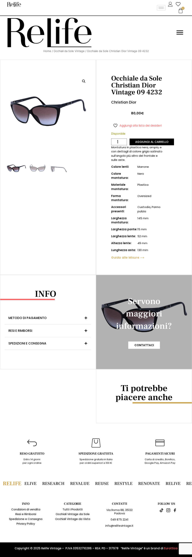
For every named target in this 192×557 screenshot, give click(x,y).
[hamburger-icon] (161, 7)
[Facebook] (173, 510)
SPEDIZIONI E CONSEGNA (27, 343)
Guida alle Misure (125, 258)
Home (47, 51)
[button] (83, 81)
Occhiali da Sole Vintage (69, 51)
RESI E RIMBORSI (20, 330)
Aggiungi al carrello (151, 142)
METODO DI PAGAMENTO (27, 318)
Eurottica (171, 548)
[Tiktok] (160, 510)
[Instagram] (166, 510)
